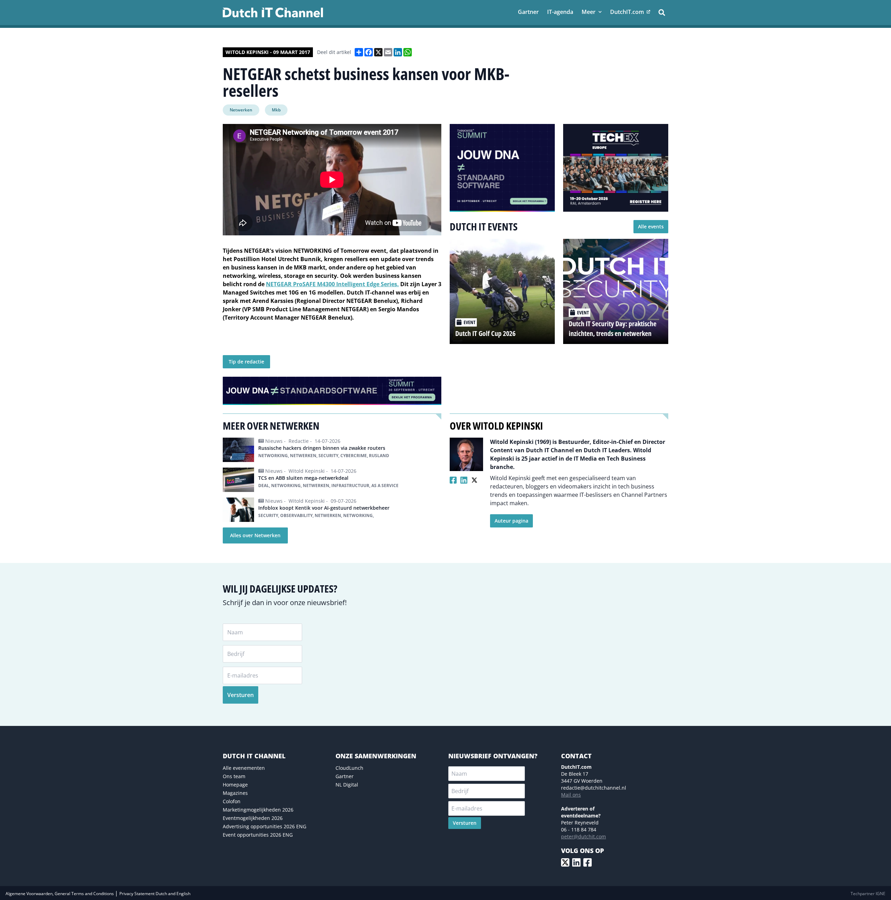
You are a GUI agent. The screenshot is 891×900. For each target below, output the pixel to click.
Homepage (235, 784)
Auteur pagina (511, 520)
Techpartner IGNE (868, 894)
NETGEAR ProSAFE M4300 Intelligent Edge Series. (332, 284)
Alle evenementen (244, 768)
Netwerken (241, 110)
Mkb (276, 110)
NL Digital (347, 784)
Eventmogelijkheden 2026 (253, 818)
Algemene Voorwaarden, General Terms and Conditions (60, 894)
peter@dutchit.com (583, 836)
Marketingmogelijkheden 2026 (258, 809)
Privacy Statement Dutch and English (154, 894)
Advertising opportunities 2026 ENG (264, 826)
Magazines (235, 793)
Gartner (345, 776)
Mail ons (571, 794)
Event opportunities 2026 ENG (258, 834)
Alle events (651, 226)
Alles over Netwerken (255, 535)
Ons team (234, 776)
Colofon (232, 801)
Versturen (240, 695)
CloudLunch (349, 768)
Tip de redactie (246, 361)
